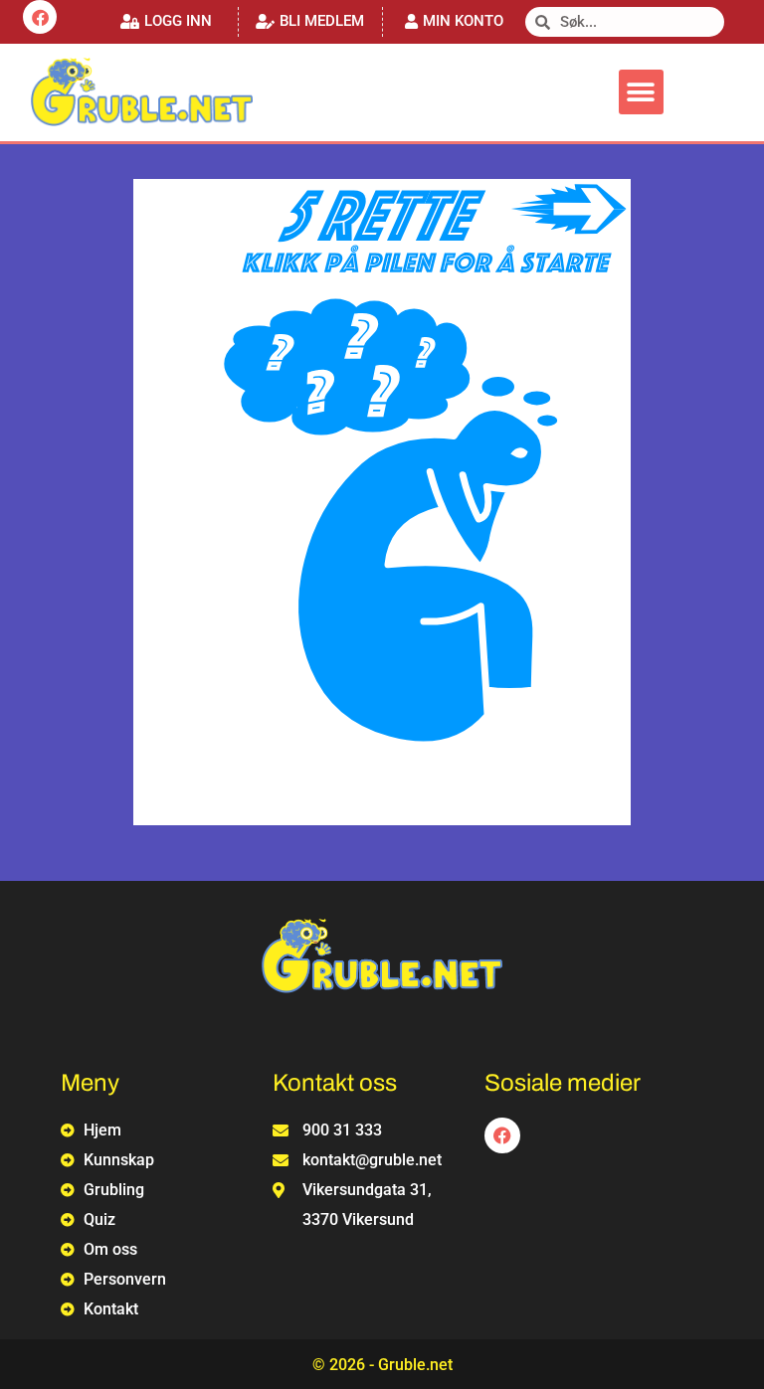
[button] (166, 21)
